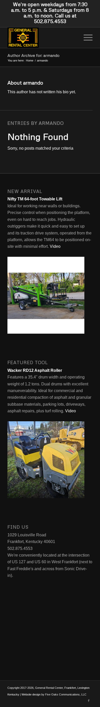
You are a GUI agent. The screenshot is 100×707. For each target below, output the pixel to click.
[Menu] (85, 37)
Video (55, 246)
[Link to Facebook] (89, 700)
